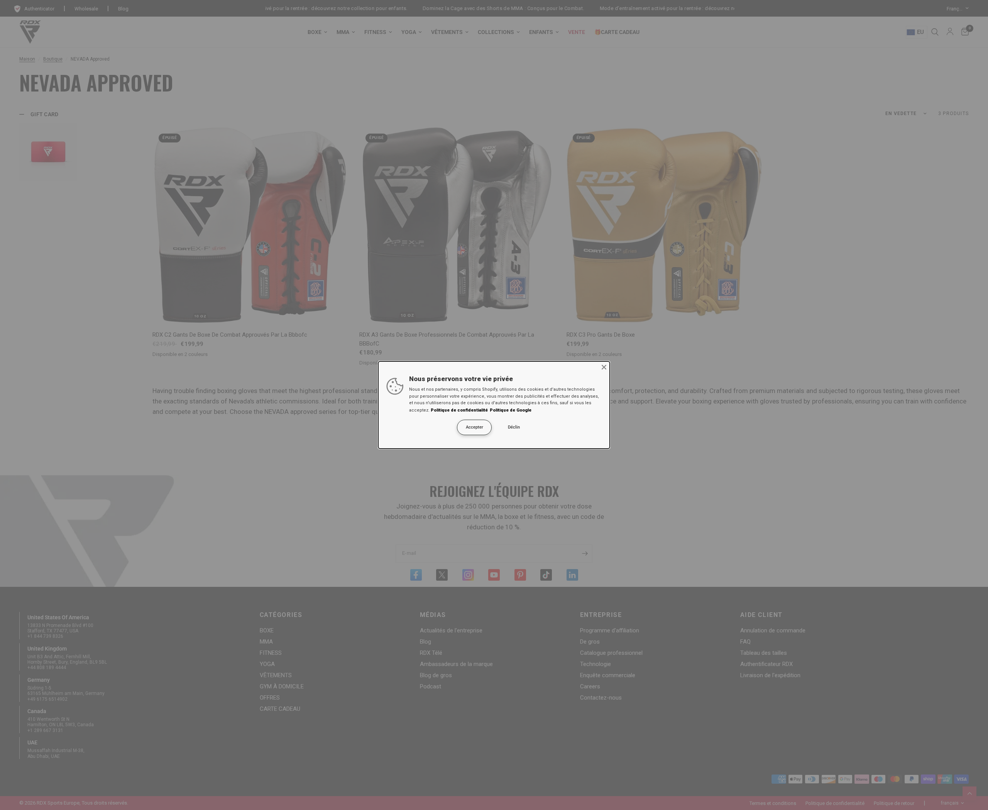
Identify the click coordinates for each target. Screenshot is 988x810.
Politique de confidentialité (459, 410)
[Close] (604, 367)
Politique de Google (510, 410)
